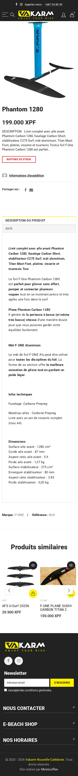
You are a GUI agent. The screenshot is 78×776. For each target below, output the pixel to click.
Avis (8, 228)
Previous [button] (9, 590)
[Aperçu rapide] (33, 565)
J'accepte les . (29, 690)
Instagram (19, 661)
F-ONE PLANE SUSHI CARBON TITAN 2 (56, 608)
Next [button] (69, 590)
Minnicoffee (49, 769)
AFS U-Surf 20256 (15, 606)
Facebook (25, 190)
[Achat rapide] (33, 593)
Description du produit (25, 220)
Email (31, 190)
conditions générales (38, 690)
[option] (39, 60)
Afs (4, 600)
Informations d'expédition (26, 175)
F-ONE (19, 515)
